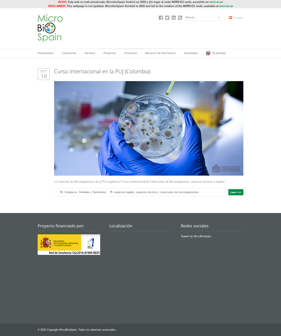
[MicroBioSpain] (50, 28)
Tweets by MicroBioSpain (196, 236)
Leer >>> (235, 192)
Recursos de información (160, 53)
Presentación (46, 53)
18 (44, 75)
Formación (130, 53)
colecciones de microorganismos (179, 192)
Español (238, 17)
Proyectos (109, 53)
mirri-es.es (216, 1)
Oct (44, 71)
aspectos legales (124, 192)
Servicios (90, 53)
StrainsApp (219, 53)
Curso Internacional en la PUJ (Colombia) (102, 71)
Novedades (191, 53)
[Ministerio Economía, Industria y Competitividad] (69, 253)
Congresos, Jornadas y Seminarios (85, 192)
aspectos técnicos (147, 192)
